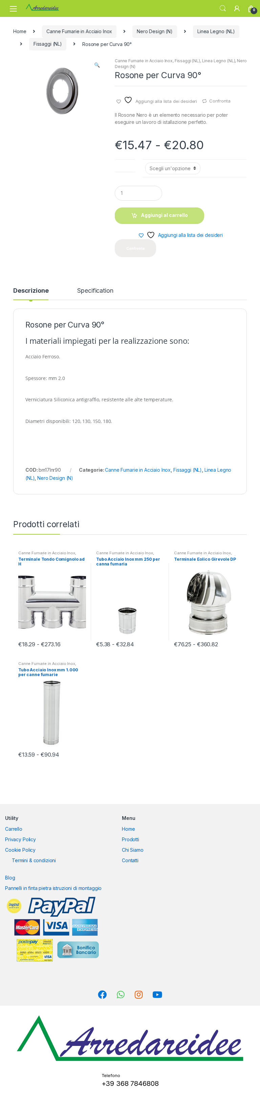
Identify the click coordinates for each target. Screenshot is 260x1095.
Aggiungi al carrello (164, 215)
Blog (10, 877)
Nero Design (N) (155, 31)
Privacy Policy (20, 839)
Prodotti (130, 839)
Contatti (130, 860)
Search (222, 8)
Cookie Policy (20, 850)
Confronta (220, 101)
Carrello (13, 829)
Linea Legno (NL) (216, 31)
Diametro (125, 164)
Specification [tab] (95, 291)
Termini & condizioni (34, 860)
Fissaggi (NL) (48, 44)
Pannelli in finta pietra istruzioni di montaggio (53, 888)
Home (19, 31)
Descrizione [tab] (30, 291)
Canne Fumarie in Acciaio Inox (79, 31)
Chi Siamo (133, 850)
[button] (97, 65)
